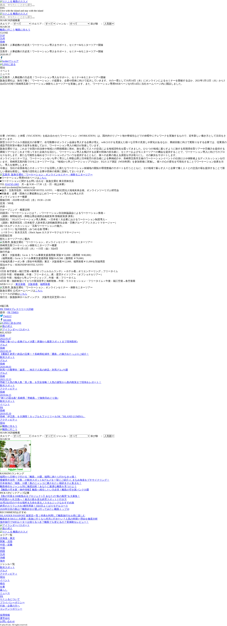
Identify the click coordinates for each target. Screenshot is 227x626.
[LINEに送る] (8, 64)
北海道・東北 (7, 538)
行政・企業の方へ (10, 605)
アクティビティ (8, 574)
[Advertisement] (113, 109)
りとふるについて (10, 599)
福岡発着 (45, 284)
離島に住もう (22, 29)
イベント (5, 580)
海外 (2, 561)
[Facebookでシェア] (1, 58)
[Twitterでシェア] (9, 61)
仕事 (2, 586)
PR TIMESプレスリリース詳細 (16, 309)
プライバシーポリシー (12, 602)
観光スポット (7, 567)
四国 (2, 551)
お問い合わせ (7, 621)
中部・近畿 (6, 544)
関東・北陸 (6, 541)
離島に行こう (7, 29)
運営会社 (5, 618)
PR (1, 596)
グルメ (3, 570)
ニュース (5, 593)
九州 (2, 554)
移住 (2, 583)
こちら (43, 178)
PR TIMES (13, 312)
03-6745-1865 (12, 184)
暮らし (3, 590)
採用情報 (5, 615)
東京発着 (20, 284)
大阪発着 (33, 284)
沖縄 (2, 557)
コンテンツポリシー (11, 609)
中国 (2, 548)
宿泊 (2, 577)
